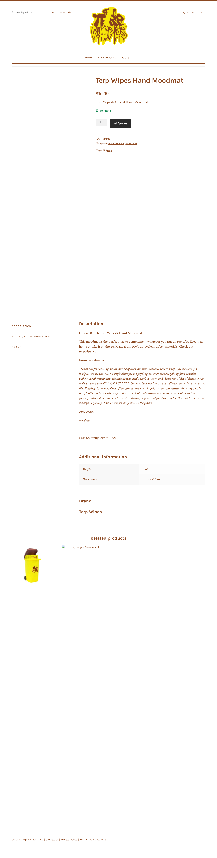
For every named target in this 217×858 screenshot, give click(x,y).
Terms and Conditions (93, 839)
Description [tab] (22, 326)
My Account (188, 12)
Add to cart (120, 123)
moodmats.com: (99, 360)
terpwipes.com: (89, 351)
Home (89, 57)
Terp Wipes (104, 150)
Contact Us (52, 839)
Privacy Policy (69, 839)
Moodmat (131, 143)
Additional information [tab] (31, 336)
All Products (107, 57)
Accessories (116, 143)
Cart (201, 12)
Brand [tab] (17, 347)
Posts (125, 57)
